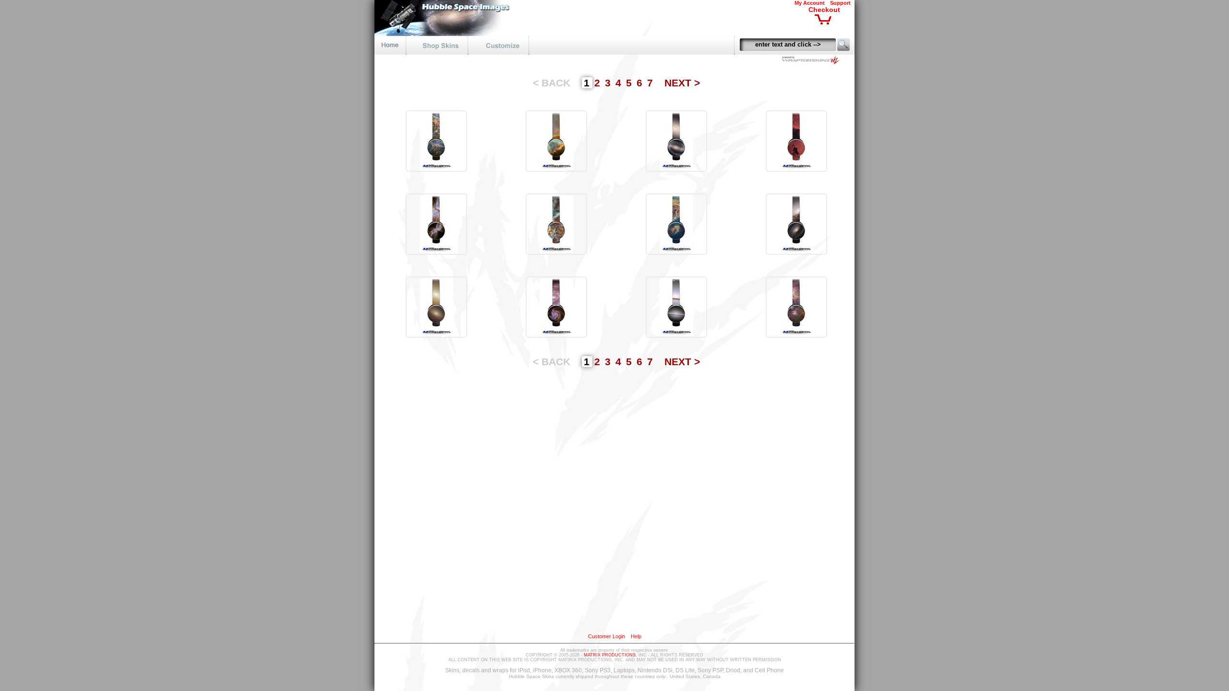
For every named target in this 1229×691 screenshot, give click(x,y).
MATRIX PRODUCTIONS (610, 655)
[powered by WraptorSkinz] (812, 62)
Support (840, 3)
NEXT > (682, 82)
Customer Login (606, 636)
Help (636, 636)
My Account (810, 3)
